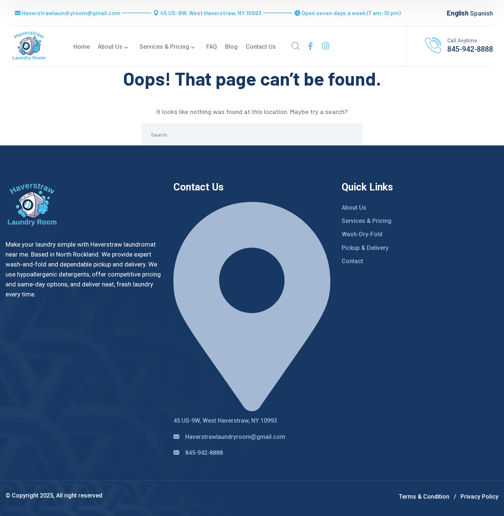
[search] (295, 46)
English (458, 13)
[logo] (29, 45)
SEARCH (351, 134)
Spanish (481, 13)
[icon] (310, 46)
